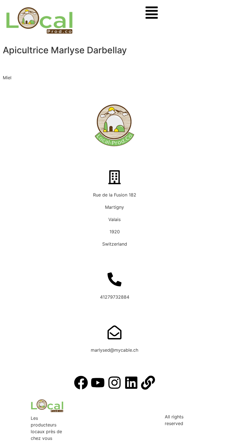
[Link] (148, 383)
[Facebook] (81, 383)
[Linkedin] (131, 383)
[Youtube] (98, 383)
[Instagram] (114, 383)
